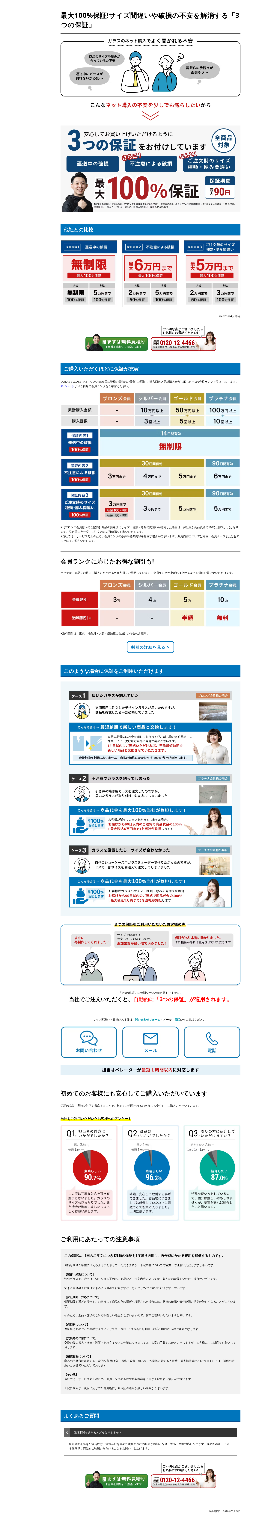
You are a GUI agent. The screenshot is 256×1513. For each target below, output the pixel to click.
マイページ (68, 386)
